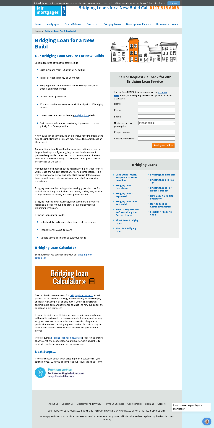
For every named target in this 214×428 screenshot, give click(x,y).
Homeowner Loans (167, 24)
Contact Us (68, 403)
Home (37, 24)
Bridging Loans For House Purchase (160, 189)
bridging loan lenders (81, 295)
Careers (161, 403)
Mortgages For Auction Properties (161, 205)
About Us (54, 403)
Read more (160, 3)
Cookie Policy (134, 403)
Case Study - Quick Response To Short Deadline (126, 177)
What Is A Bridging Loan (126, 230)
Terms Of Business (114, 403)
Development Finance (138, 24)
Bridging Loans (112, 24)
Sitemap (150, 403)
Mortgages (53, 24)
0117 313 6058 (164, 8)
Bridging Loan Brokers (162, 174)
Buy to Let (92, 24)
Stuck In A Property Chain (161, 213)
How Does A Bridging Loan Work (162, 197)
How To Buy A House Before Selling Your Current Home (127, 212)
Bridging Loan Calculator (123, 187)
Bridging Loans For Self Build (126, 203)
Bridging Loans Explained (124, 195)
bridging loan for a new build (66, 337)
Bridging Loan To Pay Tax (162, 181)
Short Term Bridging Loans (127, 222)
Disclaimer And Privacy (89, 403)
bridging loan (81, 115)
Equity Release (73, 24)
